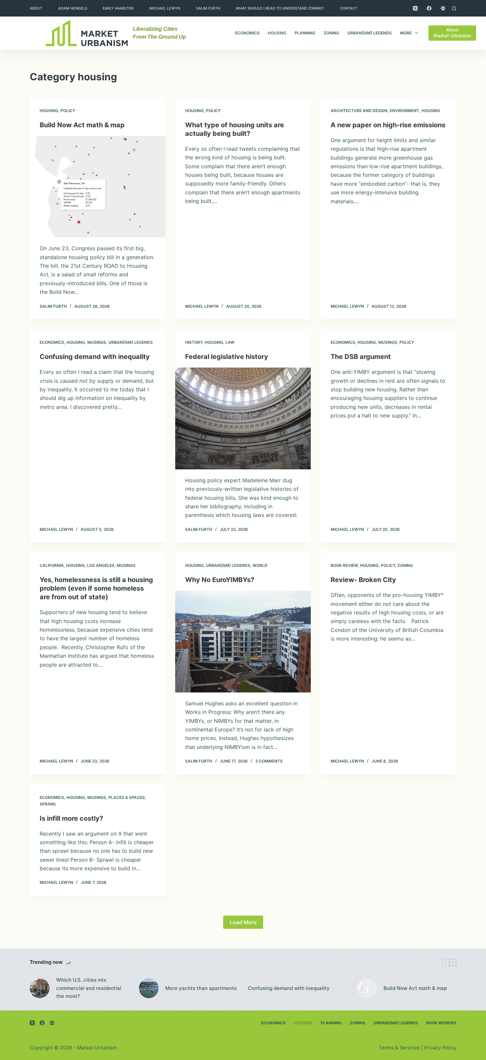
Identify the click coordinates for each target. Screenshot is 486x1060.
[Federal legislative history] (243, 418)
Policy (68, 110)
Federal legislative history (226, 357)
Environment (404, 110)
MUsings (96, 342)
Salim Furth (208, 8)
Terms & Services (399, 1048)
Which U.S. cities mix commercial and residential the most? (88, 988)
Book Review (344, 565)
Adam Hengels (72, 8)
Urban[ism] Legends (369, 32)
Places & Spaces (126, 797)
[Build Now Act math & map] (97, 187)
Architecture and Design (359, 110)
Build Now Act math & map (82, 125)
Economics (247, 32)
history (193, 342)
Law (229, 342)
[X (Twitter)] (415, 8)
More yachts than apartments (201, 988)
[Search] (454, 8)
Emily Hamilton (118, 8)
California (52, 565)
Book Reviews (441, 1022)
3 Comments (269, 761)
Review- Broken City (363, 580)
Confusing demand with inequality (95, 357)
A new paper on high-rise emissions (388, 125)
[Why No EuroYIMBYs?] (243, 641)
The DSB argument (361, 357)
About (36, 8)
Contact (348, 8)
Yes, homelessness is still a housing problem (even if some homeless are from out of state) (96, 588)
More (406, 32)
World (260, 565)
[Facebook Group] (443, 8)
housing (277, 32)
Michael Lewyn (164, 8)
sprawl (48, 804)
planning (305, 32)
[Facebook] (429, 8)
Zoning (331, 32)
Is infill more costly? (71, 818)
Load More (243, 922)
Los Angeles (100, 565)
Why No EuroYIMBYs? (219, 580)
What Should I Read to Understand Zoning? (280, 8)
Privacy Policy (440, 1048)
